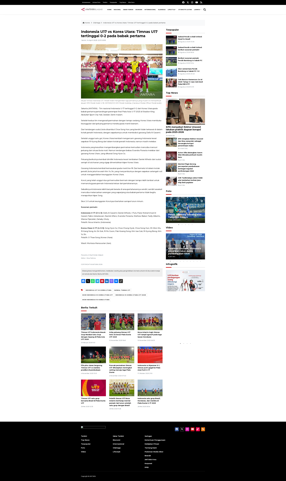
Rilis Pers (131, 2)
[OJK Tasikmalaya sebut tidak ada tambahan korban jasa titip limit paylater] (171, 181)
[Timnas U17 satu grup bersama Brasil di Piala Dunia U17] (93, 388)
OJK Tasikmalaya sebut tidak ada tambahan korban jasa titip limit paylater (190, 180)
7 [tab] (190, 261)
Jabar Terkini (128, 9)
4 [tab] (189, 224)
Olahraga (161, 9)
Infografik (172, 264)
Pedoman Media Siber (154, 452)
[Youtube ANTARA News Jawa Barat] (196, 2)
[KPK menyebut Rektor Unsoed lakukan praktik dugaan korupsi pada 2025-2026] (185, 111)
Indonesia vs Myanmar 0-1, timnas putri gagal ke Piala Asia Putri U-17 (149, 367)
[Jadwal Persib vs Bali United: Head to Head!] (171, 40)
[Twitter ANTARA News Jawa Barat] (188, 2)
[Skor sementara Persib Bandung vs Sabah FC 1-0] (171, 72)
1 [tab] (179, 224)
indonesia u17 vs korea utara (98, 290)
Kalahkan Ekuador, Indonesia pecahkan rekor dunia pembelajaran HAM (184, 251)
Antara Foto (96, 2)
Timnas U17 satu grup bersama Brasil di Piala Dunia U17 (93, 400)
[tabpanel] (185, 210)
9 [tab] (197, 261)
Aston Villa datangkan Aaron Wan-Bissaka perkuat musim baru (190, 155)
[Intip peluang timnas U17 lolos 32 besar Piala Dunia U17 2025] (121, 322)
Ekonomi (139, 9)
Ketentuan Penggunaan (155, 440)
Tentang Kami (151, 448)
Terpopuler (113, 2)
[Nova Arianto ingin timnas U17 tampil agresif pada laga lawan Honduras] (150, 322)
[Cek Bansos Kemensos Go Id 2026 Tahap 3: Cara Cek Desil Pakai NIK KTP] (171, 83)
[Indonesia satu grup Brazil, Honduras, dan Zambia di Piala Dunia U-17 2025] (150, 388)
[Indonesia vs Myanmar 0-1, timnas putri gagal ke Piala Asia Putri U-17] (150, 355)
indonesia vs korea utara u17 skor (130, 295)
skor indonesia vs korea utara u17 (97, 295)
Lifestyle (171, 9)
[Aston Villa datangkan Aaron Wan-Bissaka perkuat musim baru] (171, 156)
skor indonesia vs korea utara (95, 299)
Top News (122, 2)
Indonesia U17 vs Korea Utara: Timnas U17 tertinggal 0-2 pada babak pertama (134, 23)
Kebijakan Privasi (152, 444)
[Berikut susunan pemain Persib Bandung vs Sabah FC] (171, 61)
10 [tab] (200, 261)
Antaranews (86, 2)
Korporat (148, 463)
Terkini (105, 2)
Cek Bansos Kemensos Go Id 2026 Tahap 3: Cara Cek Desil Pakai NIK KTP (190, 82)
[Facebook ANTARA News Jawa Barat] (183, 2)
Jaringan (148, 436)
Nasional (117, 9)
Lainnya (197, 9)
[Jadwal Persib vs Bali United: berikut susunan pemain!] (171, 51)
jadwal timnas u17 (122, 290)
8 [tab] (194, 261)
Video (169, 227)
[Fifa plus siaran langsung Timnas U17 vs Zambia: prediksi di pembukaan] (93, 355)
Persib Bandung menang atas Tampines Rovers (185, 215)
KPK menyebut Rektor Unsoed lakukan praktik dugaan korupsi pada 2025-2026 (183, 129)
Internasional (150, 9)
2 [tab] (182, 224)
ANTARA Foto (150, 460)
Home (109, 9)
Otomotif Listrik (185, 9)
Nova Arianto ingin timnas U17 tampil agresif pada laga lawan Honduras (150, 334)
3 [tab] (185, 224)
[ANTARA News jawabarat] (92, 9)
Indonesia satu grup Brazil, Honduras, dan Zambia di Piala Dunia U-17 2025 (149, 400)
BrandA (148, 456)
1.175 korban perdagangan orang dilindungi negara (183, 334)
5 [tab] (192, 224)
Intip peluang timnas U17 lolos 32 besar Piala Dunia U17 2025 (120, 334)
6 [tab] (187, 261)
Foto (168, 191)
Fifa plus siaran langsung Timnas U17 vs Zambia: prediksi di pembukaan (91, 367)
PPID (147, 467)
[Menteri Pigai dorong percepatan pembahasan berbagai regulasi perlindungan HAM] (171, 167)
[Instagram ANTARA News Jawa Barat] (192, 2)
